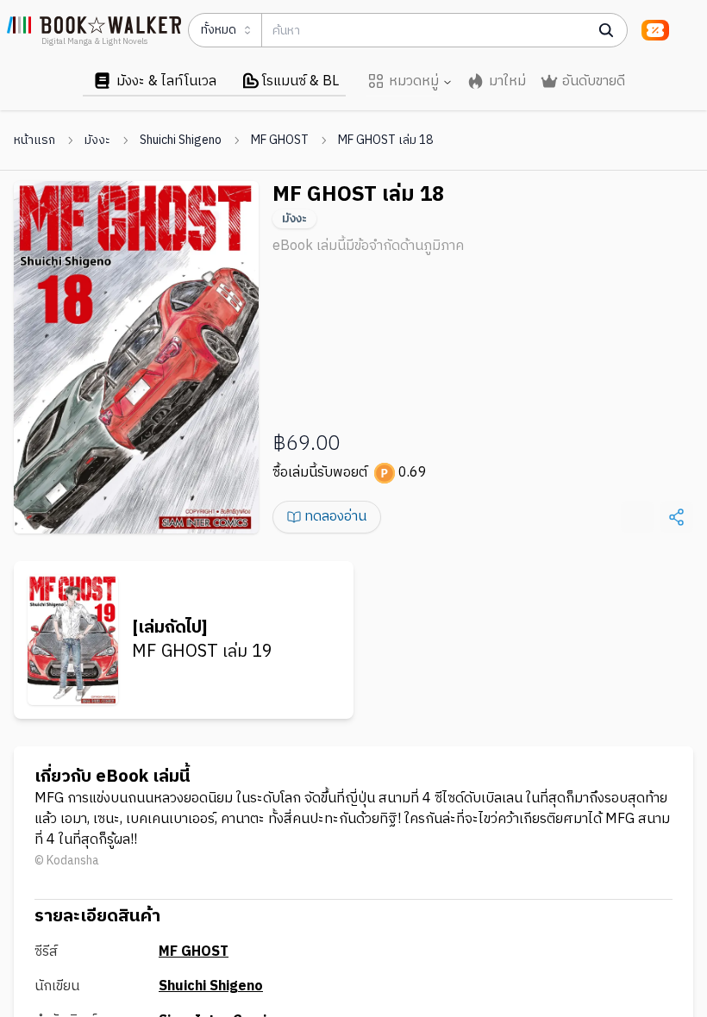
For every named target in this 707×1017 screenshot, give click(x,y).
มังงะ (97, 140)
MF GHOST (280, 140)
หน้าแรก (34, 140)
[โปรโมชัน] (655, 30)
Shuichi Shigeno (181, 140)
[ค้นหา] (606, 30)
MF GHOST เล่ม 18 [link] (385, 140)
